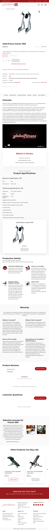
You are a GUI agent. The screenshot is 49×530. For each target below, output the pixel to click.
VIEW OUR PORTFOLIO (13, 441)
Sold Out (35, 479)
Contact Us (38, 1)
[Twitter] (36, 505)
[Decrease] (4, 60)
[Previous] (42, 437)
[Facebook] (34, 505)
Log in (45, 1)
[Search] (38, 5)
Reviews (35, 95)
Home (3, 8)
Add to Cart (13, 479)
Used (5, 55)
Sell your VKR (44, 82)
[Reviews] (40, 46)
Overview (6, 95)
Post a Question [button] (40, 398)
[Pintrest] (42, 505)
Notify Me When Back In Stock (18, 63)
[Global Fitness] (10, 4)
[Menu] (45, 5)
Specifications (13, 95)
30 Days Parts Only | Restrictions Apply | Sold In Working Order (23, 78)
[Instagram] (38, 505)
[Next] (45, 437)
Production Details (21, 95)
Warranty (29, 95)
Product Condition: (6, 53)
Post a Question (41, 95)
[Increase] (9, 60)
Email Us (11, 80)
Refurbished (12, 55)
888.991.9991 (7, 1)
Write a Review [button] (40, 368)
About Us (31, 1)
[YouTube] (40, 505)
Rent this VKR (17, 82)
